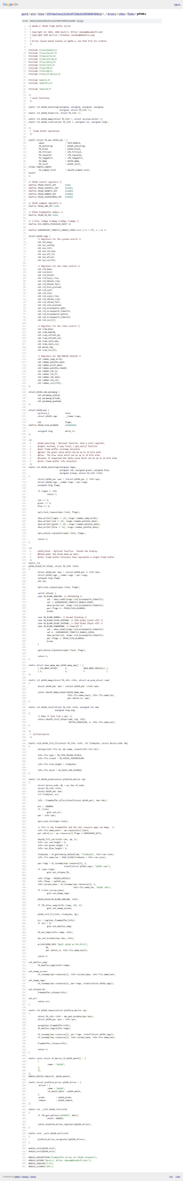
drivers (112, 14)
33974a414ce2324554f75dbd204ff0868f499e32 (74, 14)
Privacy (25, 1176)
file (80, 21)
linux (41, 14)
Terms (33, 1176)
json (178, 1176)
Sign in (177, 4)
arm (33, 14)
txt (171, 1176)
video (122, 14)
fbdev (131, 14)
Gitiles (17, 1176)
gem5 (24, 14)
